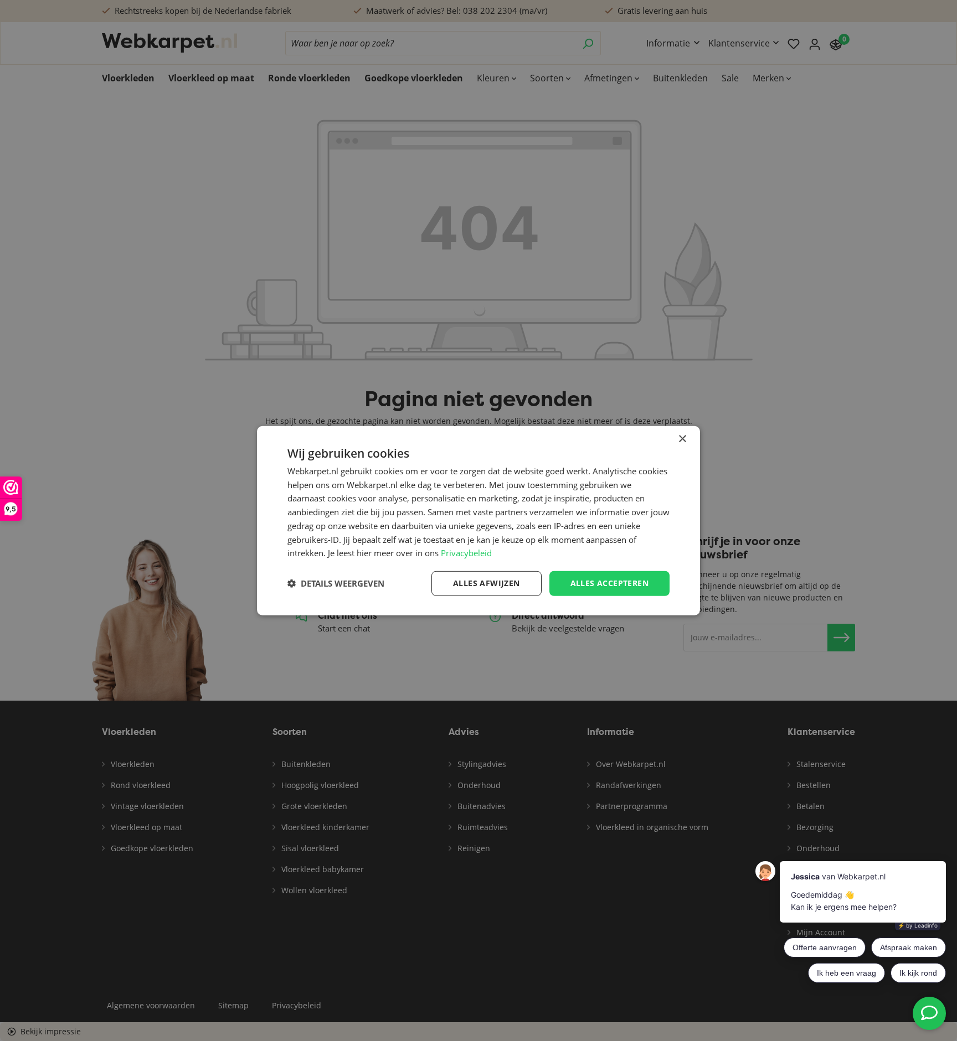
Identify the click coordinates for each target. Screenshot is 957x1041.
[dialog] (478, 520)
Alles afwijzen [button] (486, 583)
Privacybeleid (466, 552)
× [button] (682, 438)
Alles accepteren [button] (609, 583)
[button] (335, 583)
